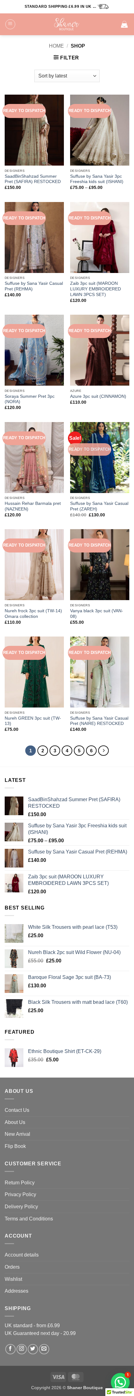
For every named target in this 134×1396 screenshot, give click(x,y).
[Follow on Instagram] (22, 1349)
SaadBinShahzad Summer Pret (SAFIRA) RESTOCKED (33, 179)
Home (56, 46)
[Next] (103, 750)
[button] (10, 24)
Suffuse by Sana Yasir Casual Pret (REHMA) (34, 286)
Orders (12, 1267)
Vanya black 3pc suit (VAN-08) (96, 614)
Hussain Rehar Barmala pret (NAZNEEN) (33, 506)
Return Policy (20, 1182)
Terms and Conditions (29, 1218)
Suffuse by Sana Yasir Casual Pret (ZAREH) (99, 506)
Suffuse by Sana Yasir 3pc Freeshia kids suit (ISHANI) (96, 179)
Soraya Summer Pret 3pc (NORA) (30, 399)
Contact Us (17, 1110)
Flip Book (15, 1146)
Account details (22, 1254)
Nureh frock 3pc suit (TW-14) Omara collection (33, 614)
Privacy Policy (20, 1194)
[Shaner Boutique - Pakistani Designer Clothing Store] (67, 24)
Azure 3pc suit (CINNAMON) (98, 396)
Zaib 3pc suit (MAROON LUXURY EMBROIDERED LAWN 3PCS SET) (95, 289)
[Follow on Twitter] (33, 1349)
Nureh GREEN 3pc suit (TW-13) (33, 721)
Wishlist (13, 1279)
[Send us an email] (44, 1349)
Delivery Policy (21, 1206)
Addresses (16, 1291)
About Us (15, 1122)
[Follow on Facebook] (10, 1349)
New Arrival (17, 1134)
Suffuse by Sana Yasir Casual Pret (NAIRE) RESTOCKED (99, 721)
